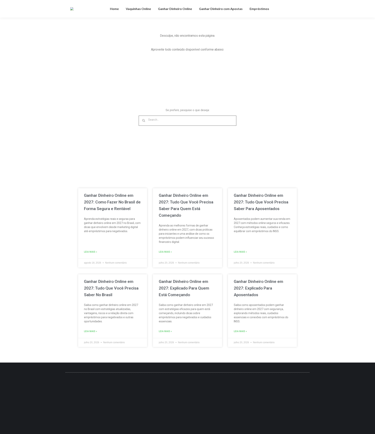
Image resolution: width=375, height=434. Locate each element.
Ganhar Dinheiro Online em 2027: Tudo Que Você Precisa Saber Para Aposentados (261, 202)
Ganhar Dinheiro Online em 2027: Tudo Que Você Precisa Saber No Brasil (111, 288)
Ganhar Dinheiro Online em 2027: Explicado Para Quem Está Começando (184, 288)
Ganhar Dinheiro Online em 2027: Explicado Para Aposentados (258, 288)
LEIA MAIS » (90, 251)
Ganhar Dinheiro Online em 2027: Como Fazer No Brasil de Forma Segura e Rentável (112, 202)
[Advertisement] (154, 82)
